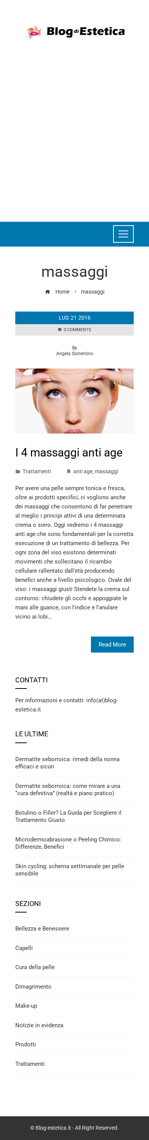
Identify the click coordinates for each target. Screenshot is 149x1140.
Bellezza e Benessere (42, 928)
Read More (112, 644)
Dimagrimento (33, 986)
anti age (82, 471)
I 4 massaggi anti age (69, 452)
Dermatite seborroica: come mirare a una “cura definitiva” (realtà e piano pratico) (67, 790)
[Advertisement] (74, 128)
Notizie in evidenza (39, 1025)
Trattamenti (37, 471)
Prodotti (25, 1044)
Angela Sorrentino (74, 353)
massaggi (106, 471)
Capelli (24, 948)
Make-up (26, 1005)
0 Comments (77, 329)
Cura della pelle (35, 967)
